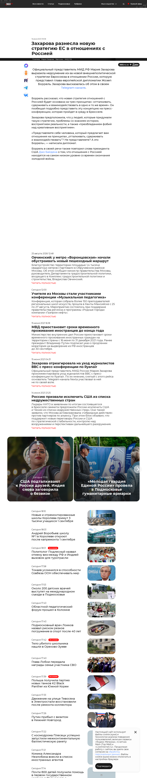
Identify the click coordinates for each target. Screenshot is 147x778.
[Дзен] (129, 64)
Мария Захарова (47, 59)
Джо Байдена (48, 152)
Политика (36, 59)
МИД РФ (68, 59)
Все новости (38, 4)
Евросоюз (59, 59)
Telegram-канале (73, 87)
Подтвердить (104, 766)
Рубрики (78, 4)
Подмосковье (64, 4)
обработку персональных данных (107, 753)
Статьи (51, 4)
